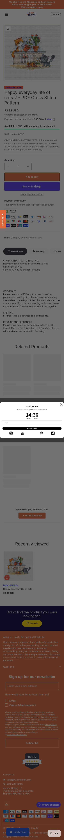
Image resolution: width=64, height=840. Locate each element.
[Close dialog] (61, 404)
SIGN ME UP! (32, 428)
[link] (11, 433)
